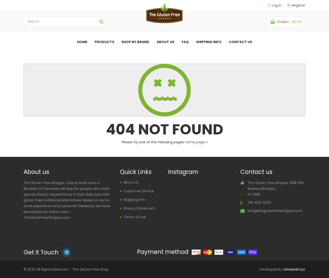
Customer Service (139, 191)
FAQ (185, 42)
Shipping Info (209, 42)
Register (298, 5)
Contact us (240, 42)
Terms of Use (135, 217)
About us (165, 42)
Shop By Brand (135, 42)
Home (82, 42)
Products (104, 42)
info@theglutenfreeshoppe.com (275, 210)
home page (195, 142)
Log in (277, 5)
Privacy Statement (139, 208)
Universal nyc (294, 269)
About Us (131, 182)
